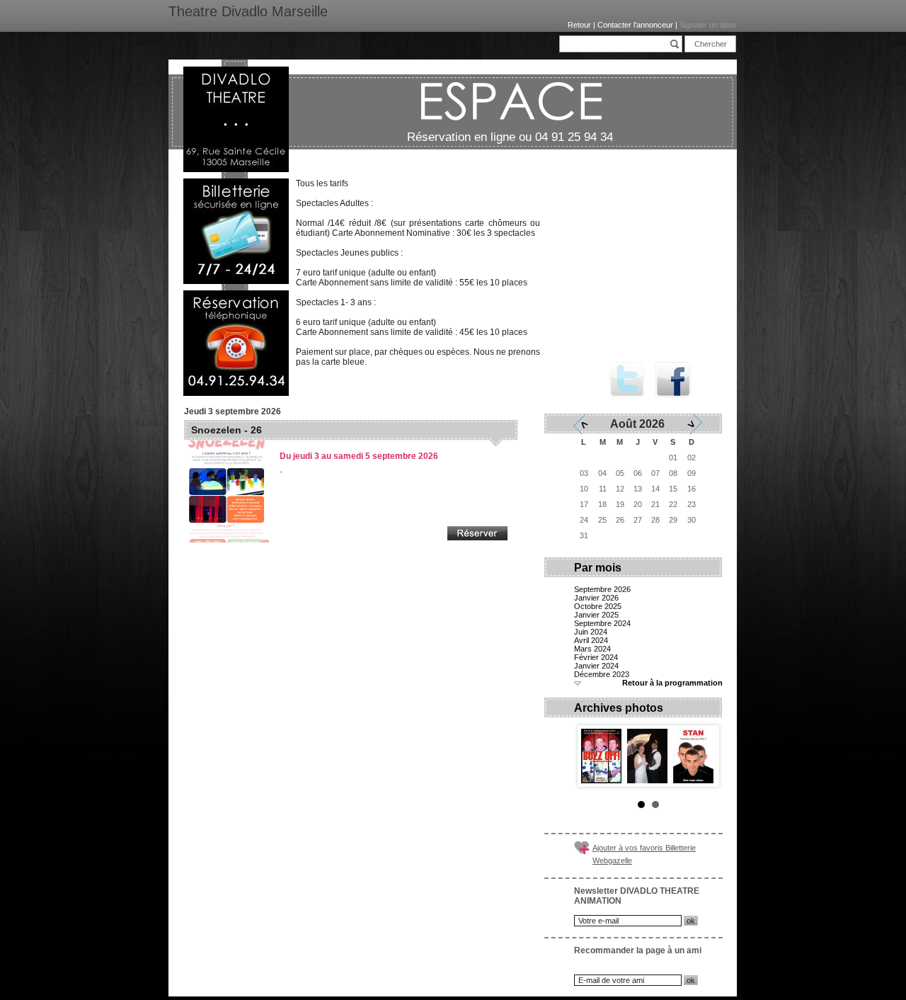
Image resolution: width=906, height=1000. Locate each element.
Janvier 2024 (596, 665)
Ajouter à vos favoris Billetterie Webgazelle (644, 854)
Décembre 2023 (601, 674)
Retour (579, 25)
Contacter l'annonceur (635, 25)
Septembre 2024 (602, 623)
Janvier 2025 (596, 614)
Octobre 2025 (597, 606)
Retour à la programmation (672, 682)
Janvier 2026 (596, 597)
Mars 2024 (592, 648)
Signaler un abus (708, 25)
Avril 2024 (591, 640)
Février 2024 (596, 657)
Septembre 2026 (602, 589)
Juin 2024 (590, 631)
